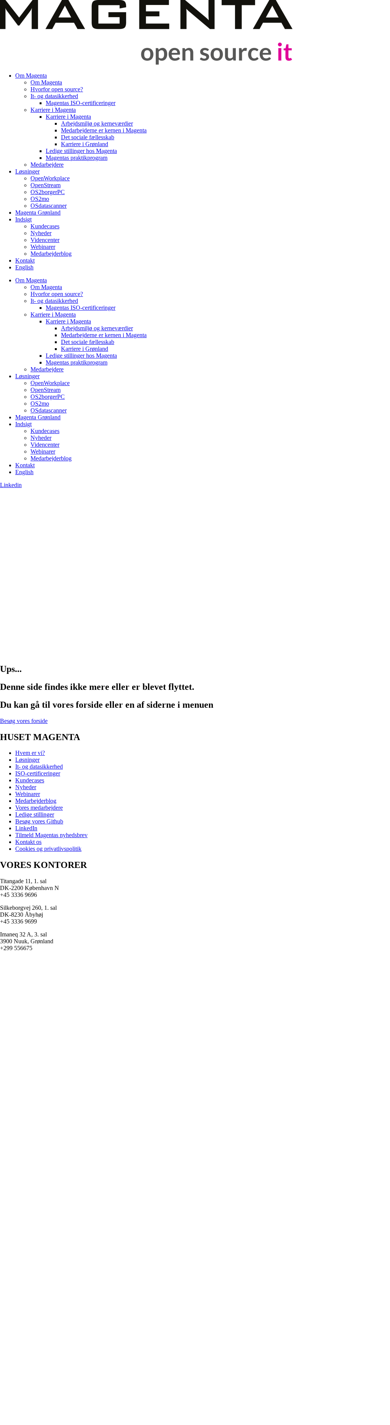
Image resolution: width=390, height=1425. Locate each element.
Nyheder (40, 233)
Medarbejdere (47, 164)
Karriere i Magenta (53, 110)
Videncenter (44, 240)
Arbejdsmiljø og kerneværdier (97, 123)
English (24, 267)
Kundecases (44, 226)
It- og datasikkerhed (54, 96)
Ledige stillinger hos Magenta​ (81, 151)
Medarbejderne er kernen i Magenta (104, 130)
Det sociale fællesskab (87, 137)
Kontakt (25, 260)
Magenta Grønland (38, 212)
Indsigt (23, 219)
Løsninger (27, 171)
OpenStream (45, 185)
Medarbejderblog (51, 253)
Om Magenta (31, 75)
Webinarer (42, 247)
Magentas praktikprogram (76, 157)
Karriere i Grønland (84, 144)
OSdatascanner (48, 205)
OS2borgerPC (47, 192)
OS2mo (39, 199)
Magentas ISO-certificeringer (80, 103)
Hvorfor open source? (56, 89)
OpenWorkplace (50, 178)
